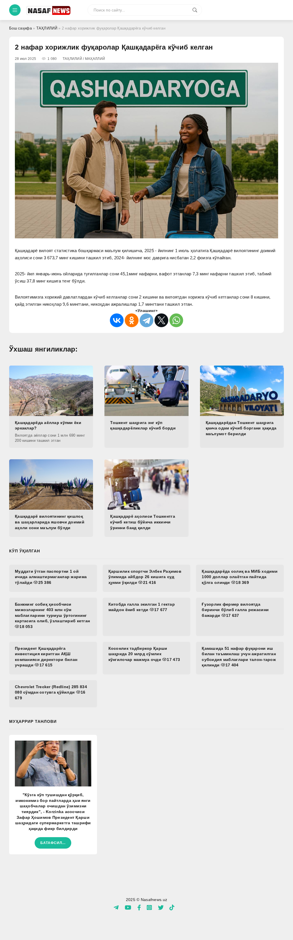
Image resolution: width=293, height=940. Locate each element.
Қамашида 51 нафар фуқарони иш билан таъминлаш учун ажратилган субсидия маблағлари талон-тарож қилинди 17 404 (239, 657)
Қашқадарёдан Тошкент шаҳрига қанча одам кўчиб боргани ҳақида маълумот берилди (241, 428)
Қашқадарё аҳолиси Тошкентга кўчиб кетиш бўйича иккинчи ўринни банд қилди (142, 522)
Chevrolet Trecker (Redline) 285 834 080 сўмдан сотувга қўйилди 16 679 (51, 692)
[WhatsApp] (176, 320)
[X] (161, 320)
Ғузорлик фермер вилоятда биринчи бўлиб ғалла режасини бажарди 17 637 (235, 610)
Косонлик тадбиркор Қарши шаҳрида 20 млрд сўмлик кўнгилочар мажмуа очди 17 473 (144, 654)
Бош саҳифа (20, 28)
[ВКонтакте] (117, 320)
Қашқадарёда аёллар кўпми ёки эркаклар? (48, 425)
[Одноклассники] (131, 320)
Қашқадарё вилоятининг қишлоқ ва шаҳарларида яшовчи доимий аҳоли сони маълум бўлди (49, 522)
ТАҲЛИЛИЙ (46, 28)
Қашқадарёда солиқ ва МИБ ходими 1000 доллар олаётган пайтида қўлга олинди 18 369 (240, 577)
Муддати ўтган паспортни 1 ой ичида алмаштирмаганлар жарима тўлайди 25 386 (51, 577)
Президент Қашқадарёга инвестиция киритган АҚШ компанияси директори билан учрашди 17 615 (46, 657)
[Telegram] (146, 320)
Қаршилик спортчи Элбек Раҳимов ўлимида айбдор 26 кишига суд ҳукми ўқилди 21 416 (144, 577)
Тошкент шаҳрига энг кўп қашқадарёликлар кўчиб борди (143, 425)
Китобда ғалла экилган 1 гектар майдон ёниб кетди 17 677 (141, 607)
